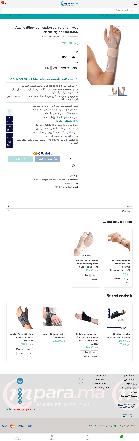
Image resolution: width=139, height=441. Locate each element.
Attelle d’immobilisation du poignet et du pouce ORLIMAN (21, 337)
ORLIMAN (62, 180)
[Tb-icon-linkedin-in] (20, 402)
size (76, 62)
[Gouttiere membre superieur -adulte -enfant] (118, 317)
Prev (19, 15)
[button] (4, 3)
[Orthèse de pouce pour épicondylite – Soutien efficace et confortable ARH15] (86, 317)
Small (126, 283)
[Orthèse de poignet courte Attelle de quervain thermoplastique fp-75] (118, 244)
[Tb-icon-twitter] (20, 398)
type (76, 51)
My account (101, 383)
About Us (99, 379)
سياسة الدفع (131, 383)
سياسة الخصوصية (129, 396)
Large (126, 278)
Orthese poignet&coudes (112, 15)
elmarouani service (97, 425)
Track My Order (103, 387)
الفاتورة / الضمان (129, 388)
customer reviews (58, 36)
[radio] (74, 57)
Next (11, 15)
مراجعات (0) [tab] (127, 211)
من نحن (133, 392)
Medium (117, 278)
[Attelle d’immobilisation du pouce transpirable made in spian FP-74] (86, 244)
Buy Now (20, 159)
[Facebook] (20, 390)
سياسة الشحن (130, 379)
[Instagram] (20, 394)
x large (86, 356)
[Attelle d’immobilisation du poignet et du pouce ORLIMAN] (21, 317)
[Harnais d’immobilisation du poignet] (53, 317)
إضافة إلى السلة (45, 159)
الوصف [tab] (129, 206)
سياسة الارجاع (130, 375)
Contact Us (100, 375)
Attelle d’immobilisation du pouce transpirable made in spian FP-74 (86, 263)
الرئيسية (129, 15)
